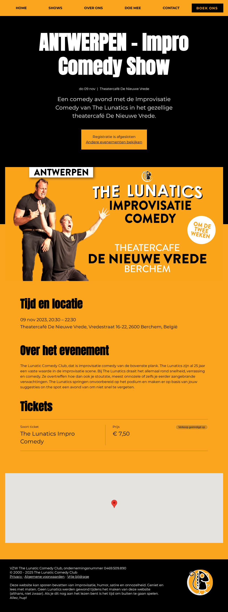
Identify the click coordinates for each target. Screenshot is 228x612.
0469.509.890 (115, 568)
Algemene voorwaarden (44, 576)
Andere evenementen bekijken (114, 142)
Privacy (16, 576)
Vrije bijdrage (78, 576)
